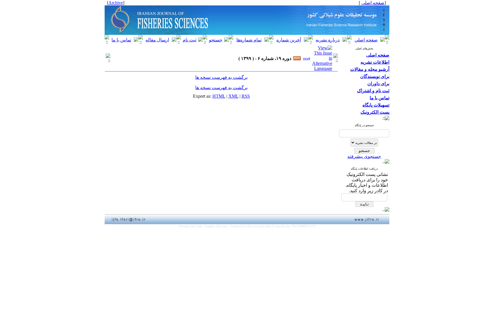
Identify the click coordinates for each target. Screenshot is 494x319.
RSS (246, 96)
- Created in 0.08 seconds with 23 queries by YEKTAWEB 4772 (271, 226)
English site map (216, 226)
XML (233, 96)
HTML (218, 96)
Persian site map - (192, 226)
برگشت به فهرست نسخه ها (221, 77)
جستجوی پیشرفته (364, 156)
